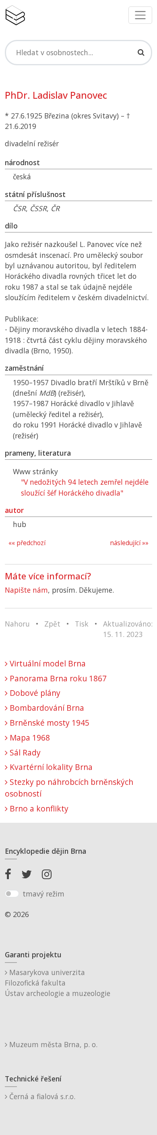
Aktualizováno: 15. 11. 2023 (128, 629)
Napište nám (26, 590)
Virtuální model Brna (47, 663)
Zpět (52, 624)
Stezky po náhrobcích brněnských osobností (69, 787)
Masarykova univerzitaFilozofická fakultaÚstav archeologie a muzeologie (57, 982)
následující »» (129, 543)
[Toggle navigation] (140, 15)
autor (14, 510)
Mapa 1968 (29, 737)
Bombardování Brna (46, 707)
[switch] (12, 893)
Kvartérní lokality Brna (50, 767)
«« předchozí (26, 543)
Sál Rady (24, 752)
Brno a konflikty (38, 808)
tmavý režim (43, 893)
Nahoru (17, 624)
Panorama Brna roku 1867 (57, 678)
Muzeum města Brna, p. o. (52, 1044)
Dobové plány (34, 692)
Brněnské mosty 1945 (48, 722)
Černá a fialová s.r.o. (41, 1096)
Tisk (82, 624)
